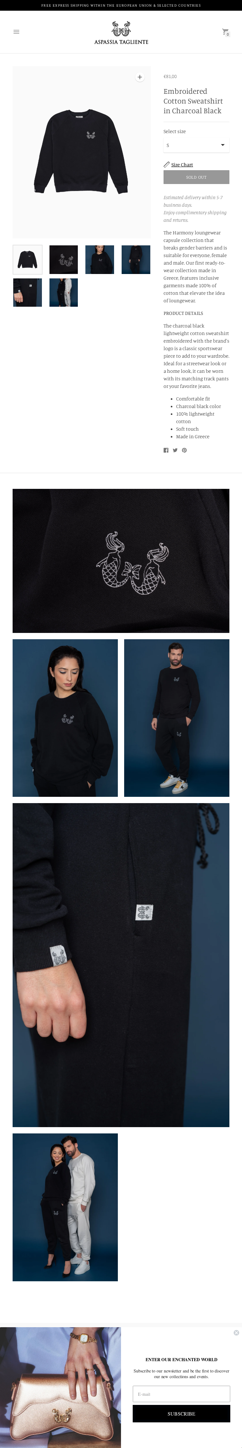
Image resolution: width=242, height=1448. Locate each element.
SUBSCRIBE (181, 1413)
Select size (175, 131)
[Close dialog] (236, 1333)
